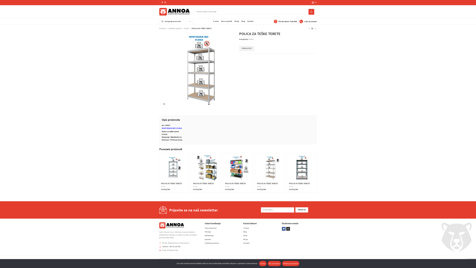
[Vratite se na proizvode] (312, 28)
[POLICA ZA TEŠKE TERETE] (174, 168)
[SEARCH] (311, 12)
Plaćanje (208, 232)
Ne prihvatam (274, 264)
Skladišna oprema (174, 28)
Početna (162, 28)
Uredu (262, 264)
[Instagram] (288, 229)
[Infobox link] (285, 21)
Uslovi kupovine (211, 228)
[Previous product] (309, 28)
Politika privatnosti (212, 243)
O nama (246, 228)
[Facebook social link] (162, 2)
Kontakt (246, 243)
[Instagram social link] (165, 2)
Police (186, 28)
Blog (245, 232)
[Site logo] (174, 11)
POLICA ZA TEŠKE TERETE (171, 183)
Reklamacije (209, 235)
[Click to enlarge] (164, 104)
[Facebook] (284, 229)
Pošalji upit (247, 48)
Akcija (245, 239)
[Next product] (315, 28)
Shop (245, 235)
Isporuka (208, 239)
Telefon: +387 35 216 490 (171, 246)
